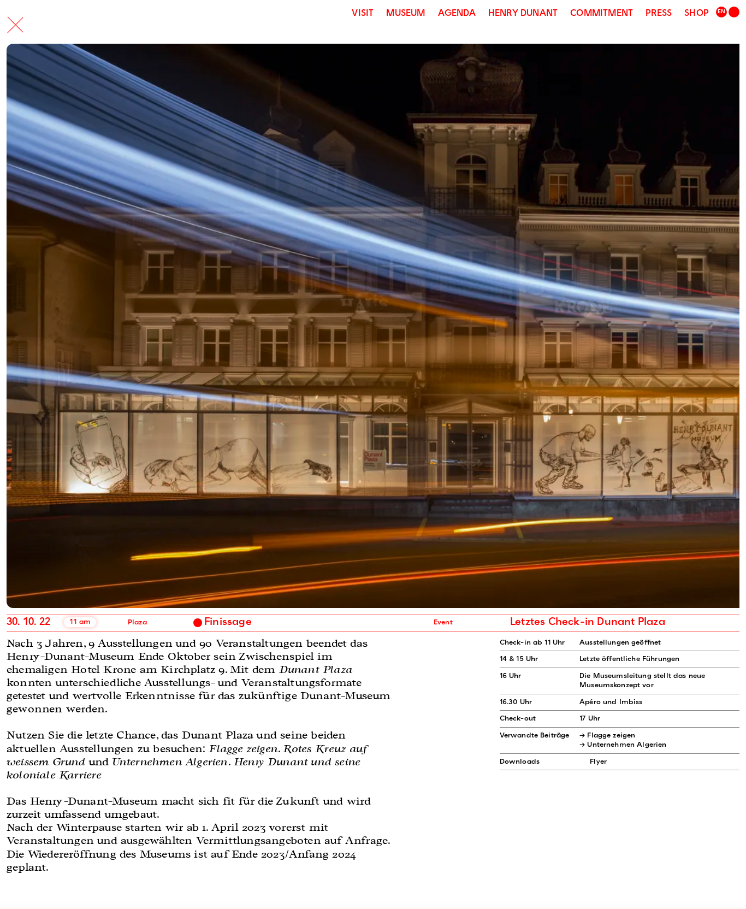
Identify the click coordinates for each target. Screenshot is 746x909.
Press (659, 13)
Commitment (601, 13)
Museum (405, 13)
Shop (696, 13)
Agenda (457, 13)
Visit (363, 13)
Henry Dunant (523, 13)
